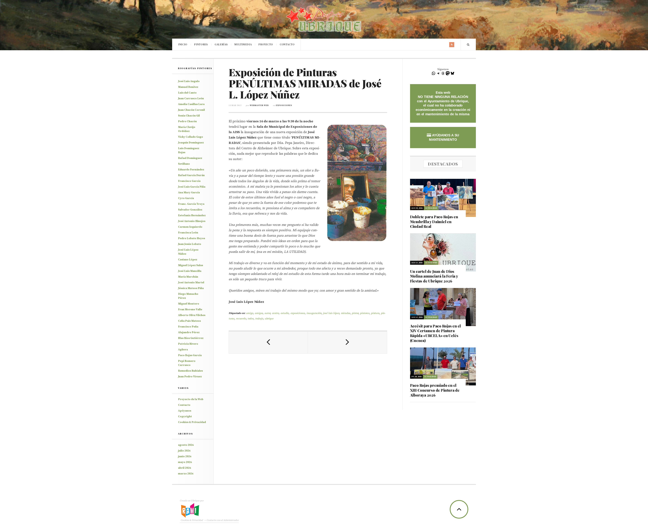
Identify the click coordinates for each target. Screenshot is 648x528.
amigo (249, 313)
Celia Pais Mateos (189, 321)
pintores (364, 313)
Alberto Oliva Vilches (191, 315)
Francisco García (189, 181)
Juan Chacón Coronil (191, 110)
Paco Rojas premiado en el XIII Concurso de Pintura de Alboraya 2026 (435, 390)
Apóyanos (184, 410)
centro (275, 313)
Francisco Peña (188, 326)
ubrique (269, 318)
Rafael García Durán (191, 175)
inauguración (313, 313)
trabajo (259, 318)
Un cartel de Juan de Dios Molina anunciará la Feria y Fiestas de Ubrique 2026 (434, 276)
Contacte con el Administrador (223, 520)
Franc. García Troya (191, 204)
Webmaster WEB (259, 105)
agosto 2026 (186, 445)
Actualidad (431, 208)
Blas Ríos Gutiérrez (191, 338)
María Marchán (188, 276)
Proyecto (265, 44)
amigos (259, 313)
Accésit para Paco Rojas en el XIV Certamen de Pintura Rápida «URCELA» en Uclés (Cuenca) (435, 333)
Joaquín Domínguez (191, 142)
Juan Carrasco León (191, 98)
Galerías (221, 44)
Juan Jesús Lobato (189, 244)
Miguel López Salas (190, 265)
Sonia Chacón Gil (189, 115)
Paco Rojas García (190, 355)
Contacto (287, 44)
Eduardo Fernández (191, 169)
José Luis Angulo (189, 81)
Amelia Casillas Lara (191, 104)
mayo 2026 (185, 462)
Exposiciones (284, 105)
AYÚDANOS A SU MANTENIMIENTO (444, 137)
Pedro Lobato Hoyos (191, 238)
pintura (375, 313)
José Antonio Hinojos (191, 221)
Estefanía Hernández (192, 215)
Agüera (183, 349)
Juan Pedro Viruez (190, 376)
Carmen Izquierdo (190, 227)
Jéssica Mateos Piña (191, 288)
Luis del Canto (187, 92)
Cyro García (186, 198)
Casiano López (187, 259)
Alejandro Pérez (189, 332)
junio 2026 (184, 456)
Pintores (201, 44)
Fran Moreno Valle (190, 309)
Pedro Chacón (187, 121)
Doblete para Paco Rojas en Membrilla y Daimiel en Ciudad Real (434, 221)
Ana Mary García (189, 192)
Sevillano (184, 163)
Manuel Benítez (188, 87)
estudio (284, 313)
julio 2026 (184, 450)
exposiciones (297, 313)
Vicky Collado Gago (190, 137)
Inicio (182, 44)
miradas (345, 313)
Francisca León (188, 232)
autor (267, 313)
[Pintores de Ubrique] (324, 19)
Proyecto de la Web (190, 399)
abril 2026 (184, 468)
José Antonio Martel (191, 282)
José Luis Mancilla (189, 271)
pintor (355, 313)
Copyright (185, 416)
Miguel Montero (188, 303)
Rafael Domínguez (190, 158)
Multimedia (243, 44)
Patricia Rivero (188, 343)
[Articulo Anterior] (268, 342)
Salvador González (190, 209)
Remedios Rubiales (190, 370)
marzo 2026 (185, 473)
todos (251, 318)
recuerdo (241, 318)
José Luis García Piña (191, 186)
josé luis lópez (331, 313)
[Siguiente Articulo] (347, 342)
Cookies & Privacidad (192, 422)
